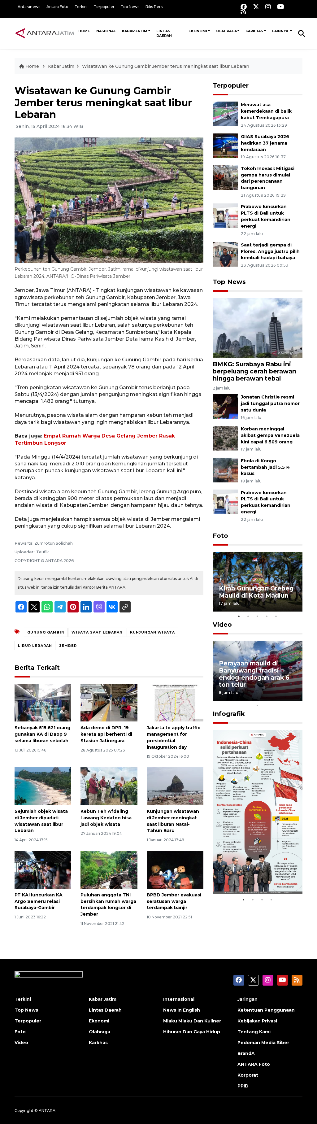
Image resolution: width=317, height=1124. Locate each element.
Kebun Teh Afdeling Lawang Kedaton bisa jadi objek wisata (106, 817)
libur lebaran (35, 645)
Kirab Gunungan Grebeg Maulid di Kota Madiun (256, 592)
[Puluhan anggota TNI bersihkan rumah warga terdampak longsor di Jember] (108, 869)
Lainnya (280, 31)
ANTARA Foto (253, 1064)
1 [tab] (239, 616)
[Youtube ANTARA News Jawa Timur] (280, 7)
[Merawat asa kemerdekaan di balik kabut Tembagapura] (225, 113)
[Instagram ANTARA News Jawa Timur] (268, 7)
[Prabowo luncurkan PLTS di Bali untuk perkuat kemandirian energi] (225, 216)
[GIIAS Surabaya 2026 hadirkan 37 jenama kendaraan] (225, 145)
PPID (243, 1086)
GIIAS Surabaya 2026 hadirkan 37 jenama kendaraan (265, 143)
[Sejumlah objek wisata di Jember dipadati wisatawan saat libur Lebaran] (43, 786)
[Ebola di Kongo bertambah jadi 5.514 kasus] (225, 470)
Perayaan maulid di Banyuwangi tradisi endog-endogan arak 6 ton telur (254, 674)
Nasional (106, 31)
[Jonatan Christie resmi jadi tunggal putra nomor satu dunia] (225, 406)
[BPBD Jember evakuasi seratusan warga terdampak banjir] (175, 869)
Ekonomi (198, 31)
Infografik (229, 713)
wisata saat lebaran (97, 632)
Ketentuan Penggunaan (266, 1010)
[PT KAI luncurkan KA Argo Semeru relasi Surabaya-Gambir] (43, 869)
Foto (220, 535)
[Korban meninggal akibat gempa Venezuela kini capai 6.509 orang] (225, 438)
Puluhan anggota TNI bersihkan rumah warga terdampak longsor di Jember (108, 904)
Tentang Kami (254, 1032)
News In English (181, 1010)
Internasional (178, 999)
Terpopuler (104, 6)
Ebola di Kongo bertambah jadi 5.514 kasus (265, 467)
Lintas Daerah (164, 33)
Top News (130, 6)
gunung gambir (45, 632)
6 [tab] (267, 697)
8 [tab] (285, 697)
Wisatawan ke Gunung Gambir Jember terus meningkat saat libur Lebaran (165, 66)
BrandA (246, 1053)
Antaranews (29, 6)
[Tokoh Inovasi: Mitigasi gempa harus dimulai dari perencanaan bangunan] (225, 177)
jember (68, 645)
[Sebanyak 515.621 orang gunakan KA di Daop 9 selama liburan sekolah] (43, 702)
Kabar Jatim (134, 31)
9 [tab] (295, 697)
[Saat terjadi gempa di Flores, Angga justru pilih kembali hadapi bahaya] (225, 254)
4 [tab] (267, 616)
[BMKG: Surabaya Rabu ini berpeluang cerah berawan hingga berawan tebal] (257, 327)
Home (84, 31)
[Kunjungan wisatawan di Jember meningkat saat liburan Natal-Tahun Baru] (175, 786)
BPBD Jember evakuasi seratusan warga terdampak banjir (174, 901)
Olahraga (226, 31)
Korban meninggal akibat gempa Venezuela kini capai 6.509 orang (270, 435)
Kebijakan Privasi (257, 1021)
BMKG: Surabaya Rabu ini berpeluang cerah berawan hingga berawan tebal (254, 371)
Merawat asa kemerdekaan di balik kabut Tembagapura (266, 111)
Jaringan (247, 999)
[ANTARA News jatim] (45, 33)
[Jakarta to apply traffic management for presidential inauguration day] (175, 702)
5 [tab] (276, 616)
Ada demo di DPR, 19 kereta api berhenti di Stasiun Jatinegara (106, 734)
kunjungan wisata (152, 632)
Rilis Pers (154, 6)
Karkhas (254, 31)
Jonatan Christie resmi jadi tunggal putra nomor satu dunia (270, 403)
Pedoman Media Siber (263, 1042)
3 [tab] (257, 616)
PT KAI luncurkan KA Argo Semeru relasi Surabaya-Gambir (39, 901)
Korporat (247, 1075)
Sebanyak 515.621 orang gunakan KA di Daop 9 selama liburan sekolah (42, 734)
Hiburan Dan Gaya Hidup (191, 1032)
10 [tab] (257, 705)
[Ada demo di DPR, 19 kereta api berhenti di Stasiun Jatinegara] (108, 702)
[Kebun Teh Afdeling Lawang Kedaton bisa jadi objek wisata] (108, 786)
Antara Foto (57, 6)
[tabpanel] (257, 582)
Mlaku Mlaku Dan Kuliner (192, 1021)
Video (222, 624)
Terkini (81, 6)
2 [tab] (248, 616)
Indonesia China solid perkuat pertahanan (252, 874)
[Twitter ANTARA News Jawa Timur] (256, 7)
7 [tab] (276, 697)
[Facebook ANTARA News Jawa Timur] (244, 7)
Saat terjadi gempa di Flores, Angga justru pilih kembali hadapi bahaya (270, 251)
